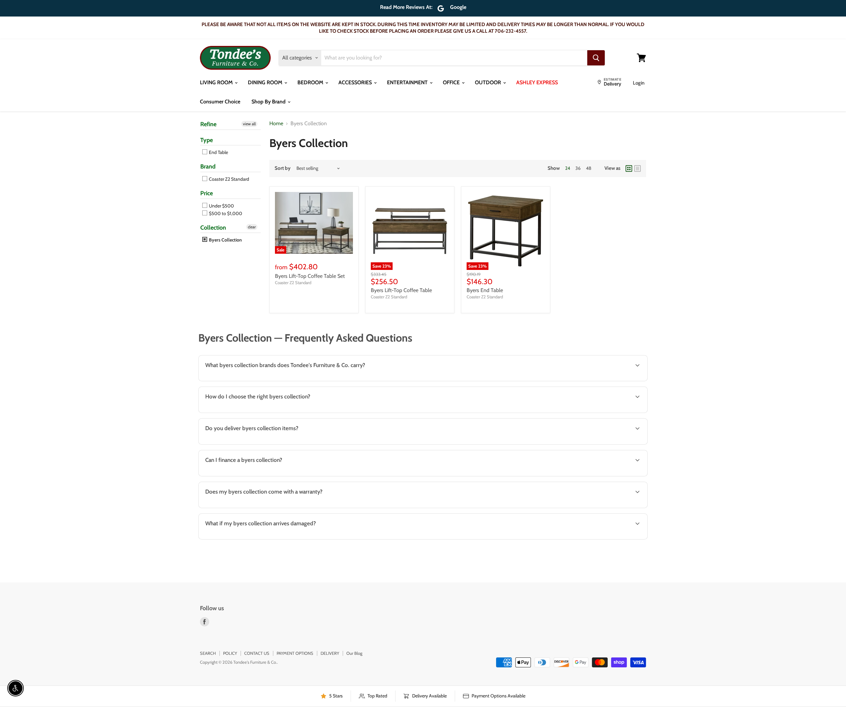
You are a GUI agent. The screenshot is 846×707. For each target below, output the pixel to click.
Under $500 (221, 206)
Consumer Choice (220, 101)
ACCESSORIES (355, 82)
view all (249, 123)
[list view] (637, 168)
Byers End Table (485, 290)
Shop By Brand (269, 101)
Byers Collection (225, 240)
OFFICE (452, 82)
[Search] (596, 57)
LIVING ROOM (217, 82)
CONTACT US (256, 653)
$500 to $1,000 (225, 213)
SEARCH (208, 653)
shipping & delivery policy (556, 444)
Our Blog (354, 653)
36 (578, 168)
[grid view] (629, 168)
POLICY (230, 653)
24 (567, 168)
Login (638, 83)
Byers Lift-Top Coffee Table (401, 290)
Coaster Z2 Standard (228, 179)
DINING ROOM (266, 82)
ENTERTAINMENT (408, 82)
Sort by (282, 168)
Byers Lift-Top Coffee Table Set (310, 276)
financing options (255, 475)
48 (588, 168)
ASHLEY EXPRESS (537, 82)
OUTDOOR (488, 82)
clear (252, 226)
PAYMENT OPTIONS (295, 653)
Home (276, 124)
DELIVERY (330, 653)
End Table (218, 152)
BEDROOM (311, 82)
